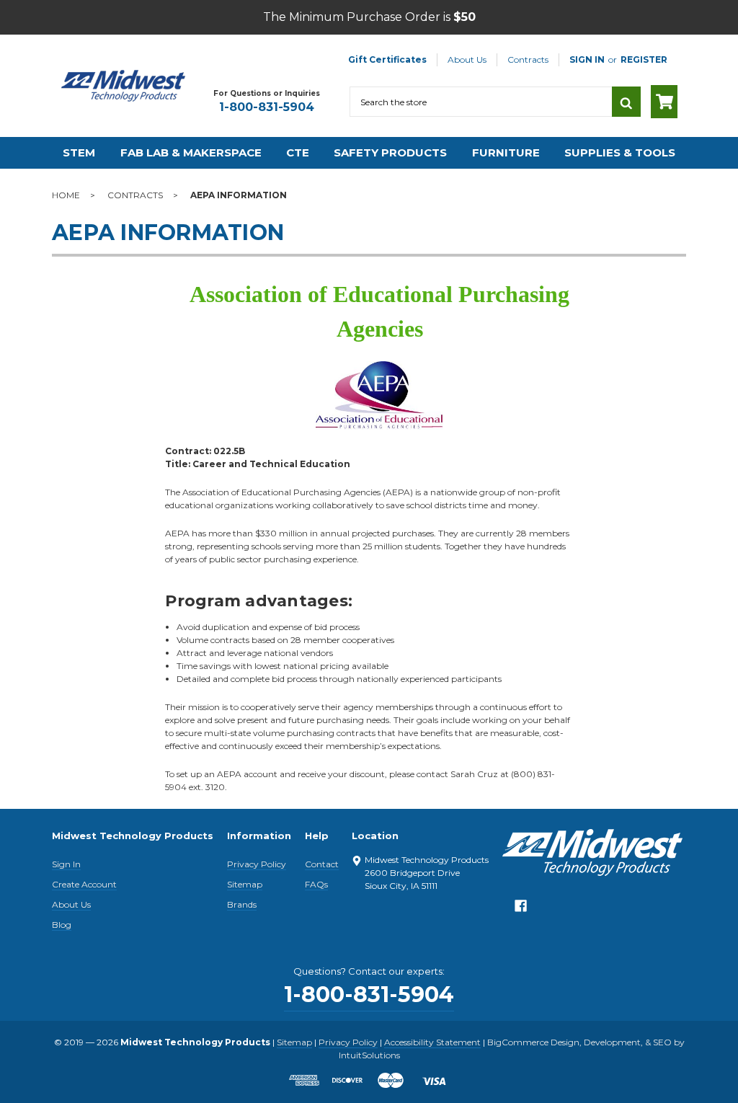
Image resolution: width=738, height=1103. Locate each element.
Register (644, 59)
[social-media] (520, 909)
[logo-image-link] (123, 86)
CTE (297, 152)
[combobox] (481, 102)
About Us (467, 59)
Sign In (66, 864)
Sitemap (244, 884)
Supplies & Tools (619, 152)
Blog (61, 924)
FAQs (316, 884)
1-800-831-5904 (266, 107)
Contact (322, 864)
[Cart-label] (664, 101)
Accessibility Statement (432, 1042)
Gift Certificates (387, 59)
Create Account (84, 884)
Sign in (587, 59)
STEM (79, 152)
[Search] (626, 102)
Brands (242, 904)
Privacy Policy (256, 864)
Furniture (506, 152)
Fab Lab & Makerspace (191, 152)
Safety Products (390, 152)
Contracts (527, 59)
